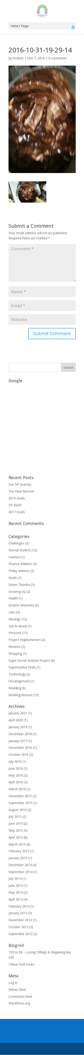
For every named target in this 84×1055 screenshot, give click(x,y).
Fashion (14, 557)
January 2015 (18, 858)
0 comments (57, 58)
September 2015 (20, 803)
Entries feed (17, 989)
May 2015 (16, 830)
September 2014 (20, 872)
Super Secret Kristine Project (29, 660)
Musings (15, 619)
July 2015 (15, 816)
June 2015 (16, 823)
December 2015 (20, 796)
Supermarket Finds (22, 667)
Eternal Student (20, 550)
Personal (15, 633)
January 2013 (18, 913)
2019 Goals (17, 498)
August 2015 (18, 810)
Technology (17, 674)
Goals (13, 578)
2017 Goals (17, 512)
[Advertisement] (42, 427)
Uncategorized (19, 681)
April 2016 (16, 782)
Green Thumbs (19, 584)
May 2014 (16, 892)
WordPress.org (19, 1003)
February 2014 (19, 906)
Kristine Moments (21, 605)
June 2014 (16, 885)
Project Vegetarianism (25, 640)
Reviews (14, 646)
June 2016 (16, 768)
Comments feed (20, 996)
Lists (12, 612)
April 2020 (16, 720)
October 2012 (18, 927)
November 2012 (20, 920)
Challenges (16, 543)
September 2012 (20, 934)
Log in (13, 982)
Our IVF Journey (20, 484)
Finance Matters (20, 564)
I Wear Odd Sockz (21, 964)
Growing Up (17, 591)
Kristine (18, 58)
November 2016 (20, 747)
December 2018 (20, 734)
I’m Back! (15, 505)
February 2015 (19, 851)
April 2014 (16, 899)
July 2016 (15, 761)
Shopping (15, 653)
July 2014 (15, 878)
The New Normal (21, 491)
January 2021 (18, 713)
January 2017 (18, 741)
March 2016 (17, 789)
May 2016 (16, 775)
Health (13, 598)
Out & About (18, 626)
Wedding (15, 688)
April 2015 (16, 837)
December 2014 (20, 865)
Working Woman (21, 695)
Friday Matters (19, 571)
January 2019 (18, 727)
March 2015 (17, 844)
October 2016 (18, 754)
